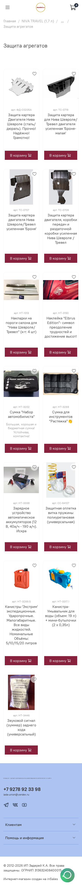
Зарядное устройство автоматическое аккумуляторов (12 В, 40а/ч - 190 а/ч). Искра (21, 519)
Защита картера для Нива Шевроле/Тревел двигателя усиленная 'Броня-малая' (60, 124)
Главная (9, 21)
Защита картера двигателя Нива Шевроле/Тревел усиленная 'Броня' (21, 222)
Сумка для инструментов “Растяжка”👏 (60, 416)
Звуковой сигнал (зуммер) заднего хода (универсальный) (21, 727)
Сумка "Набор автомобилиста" (21, 414)
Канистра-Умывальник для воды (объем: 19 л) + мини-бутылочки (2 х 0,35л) (60, 615)
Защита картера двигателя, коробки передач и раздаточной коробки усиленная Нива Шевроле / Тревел (60, 229)
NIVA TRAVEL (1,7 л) (38, 21)
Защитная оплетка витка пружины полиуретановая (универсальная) (61, 515)
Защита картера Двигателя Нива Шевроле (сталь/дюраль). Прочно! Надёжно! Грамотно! (21, 126)
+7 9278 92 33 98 (22, 789)
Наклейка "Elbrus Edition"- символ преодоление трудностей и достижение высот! (61, 327)
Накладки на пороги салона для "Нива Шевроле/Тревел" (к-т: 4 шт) (21, 325)
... (62, 21)
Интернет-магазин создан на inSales (30, 879)
